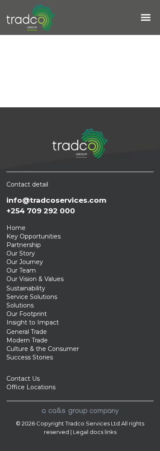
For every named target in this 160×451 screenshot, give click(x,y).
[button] (146, 17)
